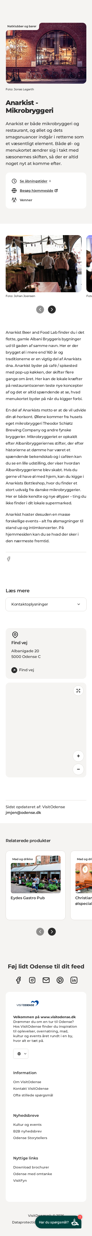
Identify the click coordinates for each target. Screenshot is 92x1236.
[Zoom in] (78, 756)
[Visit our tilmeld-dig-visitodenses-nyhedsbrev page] (46, 980)
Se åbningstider (33, 181)
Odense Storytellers (30, 1138)
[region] (46, 730)
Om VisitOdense (27, 1082)
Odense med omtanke (32, 1174)
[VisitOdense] (27, 1003)
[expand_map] (78, 690)
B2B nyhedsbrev (27, 1131)
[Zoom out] (78, 769)
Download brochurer (31, 1167)
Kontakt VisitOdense (31, 1088)
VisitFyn (20, 1180)
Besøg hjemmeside (36, 190)
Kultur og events (27, 1124)
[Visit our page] (32, 980)
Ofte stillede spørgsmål (33, 1095)
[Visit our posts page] (74, 980)
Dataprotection (25, 1222)
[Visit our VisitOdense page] (18, 980)
